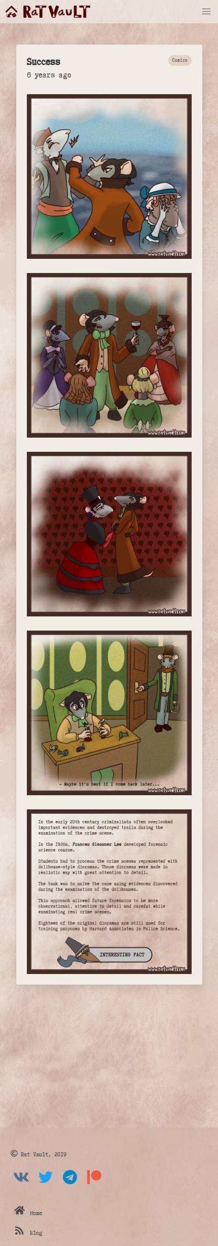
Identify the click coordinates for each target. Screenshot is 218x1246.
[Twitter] (45, 1185)
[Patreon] (94, 1185)
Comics (180, 60)
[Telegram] (70, 1185)
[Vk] (21, 1185)
